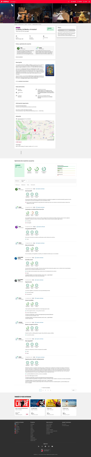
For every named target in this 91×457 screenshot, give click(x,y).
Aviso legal (48, 433)
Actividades (32, 424)
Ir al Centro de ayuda (65, 425)
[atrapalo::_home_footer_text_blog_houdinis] (38, 446)
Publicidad (48, 428)
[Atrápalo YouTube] (52, 446)
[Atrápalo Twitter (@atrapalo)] (42, 446)
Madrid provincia (21, 24)
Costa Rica (17, 427)
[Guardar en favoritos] (76, 5)
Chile (17, 425)
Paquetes (32, 429)
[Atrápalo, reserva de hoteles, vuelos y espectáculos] (5, 1)
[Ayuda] (85, 1)
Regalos (31, 436)
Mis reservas (64, 424)
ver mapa (26, 31)
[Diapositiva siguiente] (76, 408)
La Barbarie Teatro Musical (23, 81)
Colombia (17, 426)
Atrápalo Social (48, 425)
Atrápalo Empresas (33, 439)
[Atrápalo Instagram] (49, 446)
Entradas (16, 24)
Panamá (17, 431)
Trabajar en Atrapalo (49, 429)
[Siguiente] (89, 13)
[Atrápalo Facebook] (45, 446)
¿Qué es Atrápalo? (49, 424)
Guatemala (18, 429)
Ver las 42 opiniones (19, 56)
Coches (31, 433)
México (17, 430)
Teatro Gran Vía (20, 118)
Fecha (28, 184)
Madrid (26, 24)
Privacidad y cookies (49, 432)
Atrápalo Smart (32, 440)
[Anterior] (2, 13)
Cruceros (31, 432)
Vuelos (31, 425)
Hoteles (31, 428)
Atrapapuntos (32, 437)
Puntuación (33, 184)
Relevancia (23, 184)
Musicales (29, 24)
